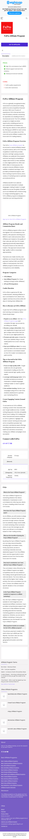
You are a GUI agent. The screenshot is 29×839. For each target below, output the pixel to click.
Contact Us (4, 826)
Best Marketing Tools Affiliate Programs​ (11, 785)
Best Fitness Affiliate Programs (9, 772)
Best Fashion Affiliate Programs (9, 770)
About (2, 809)
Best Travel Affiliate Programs (9, 776)
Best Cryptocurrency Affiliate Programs (11, 763)
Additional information (18, 56)
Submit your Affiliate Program (9, 822)
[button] (1, 752)
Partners (3, 811)
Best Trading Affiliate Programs (9, 761)
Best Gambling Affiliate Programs (10, 768)
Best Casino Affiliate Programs (9, 781)
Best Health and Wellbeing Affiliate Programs (13, 774)
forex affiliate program (16, 145)
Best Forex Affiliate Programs (9, 783)
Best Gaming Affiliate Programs (9, 778)
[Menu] (2, 18)
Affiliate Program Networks (8, 787)
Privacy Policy (4, 814)
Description (5, 56)
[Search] (26, 18)
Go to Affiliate (14, 44)
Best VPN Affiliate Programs (8, 765)
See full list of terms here (8, 684)
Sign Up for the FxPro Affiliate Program (14, 219)
